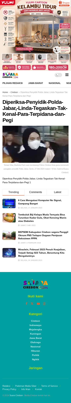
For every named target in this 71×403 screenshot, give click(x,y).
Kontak (38, 389)
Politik (35, 355)
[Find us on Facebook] (26, 304)
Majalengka (35, 329)
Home (5, 92)
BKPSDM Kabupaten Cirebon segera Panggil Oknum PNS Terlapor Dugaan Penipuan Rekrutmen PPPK (43, 235)
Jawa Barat (35, 83)
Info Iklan (25, 389)
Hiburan (35, 351)
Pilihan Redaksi (12, 83)
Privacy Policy (9, 389)
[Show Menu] (67, 75)
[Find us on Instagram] (44, 304)
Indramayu (35, 325)
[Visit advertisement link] (35, 35)
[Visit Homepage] (10, 75)
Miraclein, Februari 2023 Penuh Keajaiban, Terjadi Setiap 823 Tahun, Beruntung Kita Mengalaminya (42, 252)
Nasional (55, 83)
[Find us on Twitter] (32, 304)
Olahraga (35, 342)
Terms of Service (49, 386)
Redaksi (6, 386)
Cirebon (14, 92)
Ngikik (35, 359)
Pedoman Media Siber (25, 386)
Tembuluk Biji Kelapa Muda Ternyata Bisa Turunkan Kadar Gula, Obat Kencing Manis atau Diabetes (42, 217)
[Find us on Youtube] (38, 304)
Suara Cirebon (16, 395)
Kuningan (35, 333)
